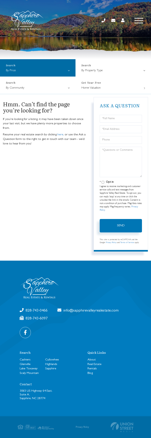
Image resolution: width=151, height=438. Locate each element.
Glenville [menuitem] (25, 364)
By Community (15, 88)
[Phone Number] (103, 20)
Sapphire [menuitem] (50, 368)
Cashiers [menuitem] (25, 359)
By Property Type (92, 70)
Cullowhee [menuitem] (52, 359)
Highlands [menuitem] (51, 364)
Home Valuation (91, 88)
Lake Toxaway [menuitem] (29, 368)
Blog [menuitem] (90, 373)
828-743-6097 (36, 319)
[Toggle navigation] (138, 20)
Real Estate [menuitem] (94, 364)
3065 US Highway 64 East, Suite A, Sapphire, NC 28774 (36, 394)
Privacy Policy (111, 243)
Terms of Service (127, 243)
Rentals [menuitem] (92, 368)
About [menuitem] (91, 359)
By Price (11, 70)
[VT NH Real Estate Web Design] (122, 427)
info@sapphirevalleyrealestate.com (90, 311)
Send (121, 225)
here (60, 134)
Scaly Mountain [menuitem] (29, 373)
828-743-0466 (36, 311)
